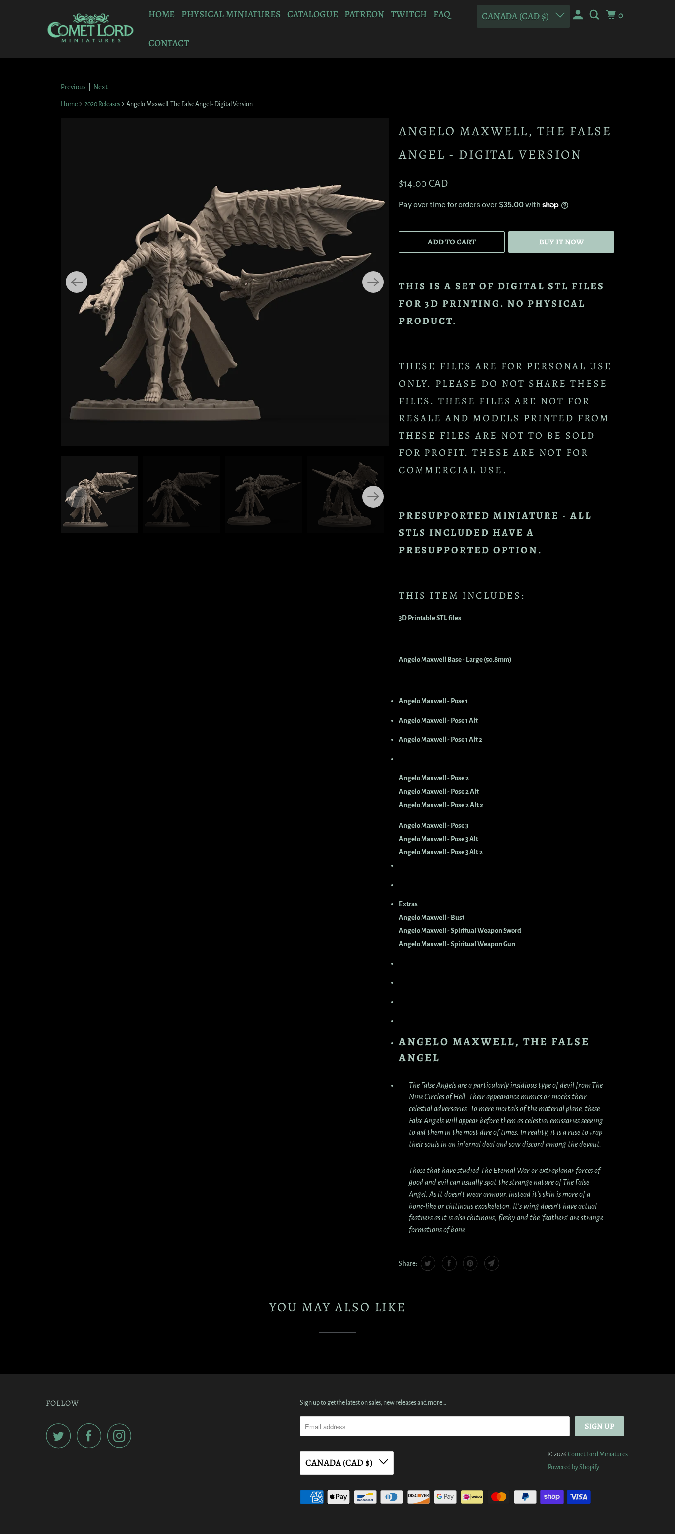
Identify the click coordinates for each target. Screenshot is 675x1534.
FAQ (441, 14)
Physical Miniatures (231, 14)
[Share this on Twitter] (426, 1263)
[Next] (373, 282)
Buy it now (561, 242)
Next (100, 87)
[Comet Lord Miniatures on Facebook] (91, 1435)
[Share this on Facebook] (448, 1263)
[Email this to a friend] (490, 1263)
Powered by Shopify (573, 1467)
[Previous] (76, 282)
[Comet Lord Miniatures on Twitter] (61, 1435)
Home (161, 14)
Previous (73, 87)
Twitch (409, 14)
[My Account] (579, 15)
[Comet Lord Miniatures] (90, 29)
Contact (168, 43)
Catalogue (312, 14)
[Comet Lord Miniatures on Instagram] (122, 1435)
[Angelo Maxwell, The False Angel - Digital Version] (225, 282)
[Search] (595, 15)
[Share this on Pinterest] (469, 1263)
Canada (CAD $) (516, 16)
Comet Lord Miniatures (598, 1454)
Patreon (364, 14)
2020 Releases (102, 104)
